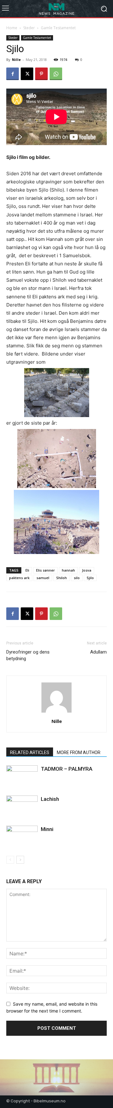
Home (11, 27)
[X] (27, 74)
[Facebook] (12, 74)
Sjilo (90, 577)
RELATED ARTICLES (29, 752)
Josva (86, 570)
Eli (27, 570)
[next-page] (20, 860)
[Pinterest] (41, 74)
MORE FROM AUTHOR (78, 752)
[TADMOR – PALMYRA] (22, 776)
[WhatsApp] (56, 74)
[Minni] (22, 836)
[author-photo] (56, 712)
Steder (29, 27)
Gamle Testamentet (58, 27)
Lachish (50, 799)
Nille (16, 59)
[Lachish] (22, 806)
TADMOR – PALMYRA (66, 769)
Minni (47, 829)
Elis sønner (45, 570)
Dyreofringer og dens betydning (28, 655)
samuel (42, 577)
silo (77, 577)
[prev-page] (10, 860)
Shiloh (61, 577)
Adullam (98, 652)
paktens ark (19, 577)
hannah (68, 570)
